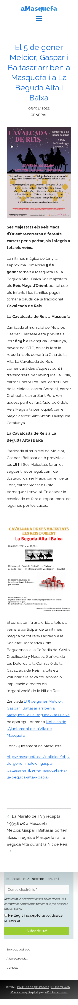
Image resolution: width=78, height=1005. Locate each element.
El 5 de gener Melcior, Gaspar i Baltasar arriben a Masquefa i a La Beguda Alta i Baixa (38, 708)
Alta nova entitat (16, 958)
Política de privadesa (33, 987)
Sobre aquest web (18, 949)
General (39, 115)
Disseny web (60, 987)
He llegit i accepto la (33, 917)
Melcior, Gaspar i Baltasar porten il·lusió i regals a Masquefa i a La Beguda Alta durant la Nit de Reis (37, 837)
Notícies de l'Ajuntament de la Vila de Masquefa (36, 728)
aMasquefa (39, 8)
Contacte (12, 967)
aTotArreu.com (56, 992)
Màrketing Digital (24, 992)
